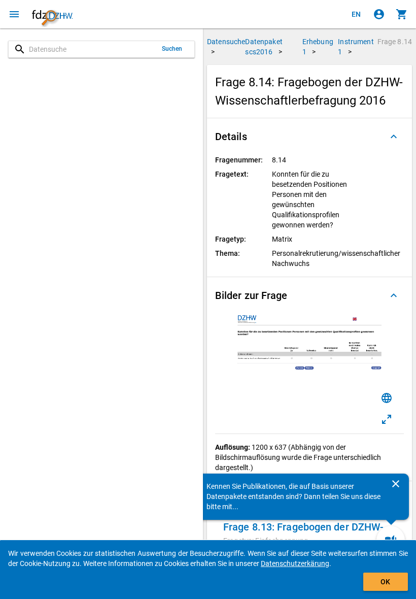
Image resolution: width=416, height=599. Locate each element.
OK (385, 582)
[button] (309, 136)
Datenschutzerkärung (295, 563)
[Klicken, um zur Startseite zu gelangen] (52, 14)
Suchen (172, 48)
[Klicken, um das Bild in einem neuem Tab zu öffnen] (386, 419)
